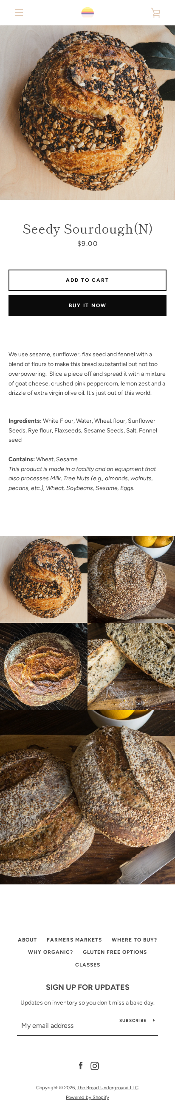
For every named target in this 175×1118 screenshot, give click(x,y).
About (27, 940)
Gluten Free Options (115, 952)
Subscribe (133, 1020)
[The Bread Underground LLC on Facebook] (80, 1065)
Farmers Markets (74, 940)
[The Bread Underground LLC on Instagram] (94, 1065)
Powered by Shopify (87, 1097)
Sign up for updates (88, 987)
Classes (87, 965)
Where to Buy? (134, 940)
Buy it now (88, 305)
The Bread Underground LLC (107, 1087)
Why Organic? (50, 952)
